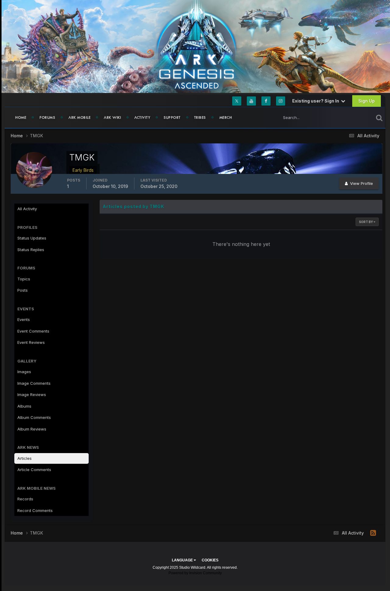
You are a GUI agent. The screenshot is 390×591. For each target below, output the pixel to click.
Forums (47, 117)
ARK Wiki (112, 117)
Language (183, 560)
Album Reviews (31, 429)
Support (172, 117)
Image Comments (34, 383)
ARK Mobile (79, 117)
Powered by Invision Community (195, 573)
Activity (142, 117)
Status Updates (351, 117)
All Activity (27, 208)
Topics (23, 278)
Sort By (366, 222)
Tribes (200, 117)
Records (25, 498)
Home (20, 117)
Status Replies (30, 249)
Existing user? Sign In (316, 100)
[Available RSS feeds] (373, 533)
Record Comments (35, 510)
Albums (24, 406)
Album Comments (34, 417)
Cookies (210, 560)
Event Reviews (31, 342)
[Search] (379, 117)
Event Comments (33, 331)
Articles (24, 458)
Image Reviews (31, 394)
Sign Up (366, 100)
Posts (22, 290)
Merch (225, 117)
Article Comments (34, 469)
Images (24, 371)
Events (23, 319)
